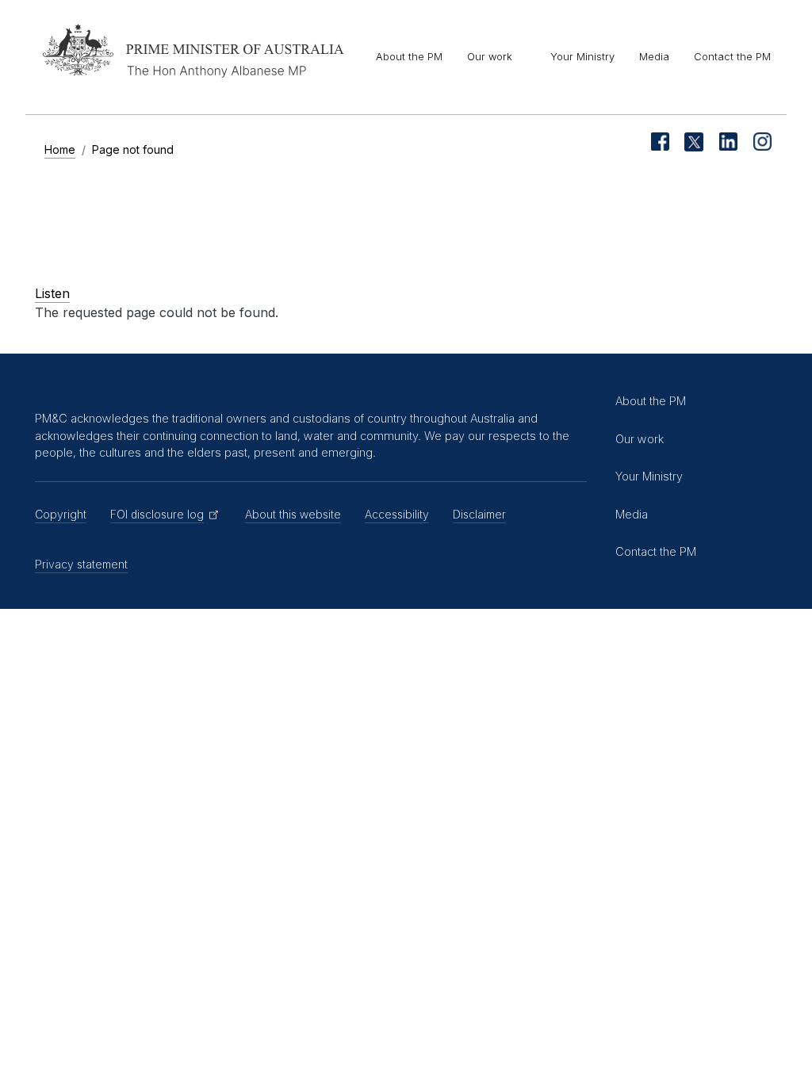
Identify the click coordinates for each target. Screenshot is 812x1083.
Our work (489, 57)
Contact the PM (732, 57)
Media (654, 57)
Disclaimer (479, 514)
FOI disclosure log (157, 514)
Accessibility (397, 514)
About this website (293, 514)
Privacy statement (81, 564)
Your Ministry (582, 57)
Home (59, 149)
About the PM (409, 57)
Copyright (60, 514)
